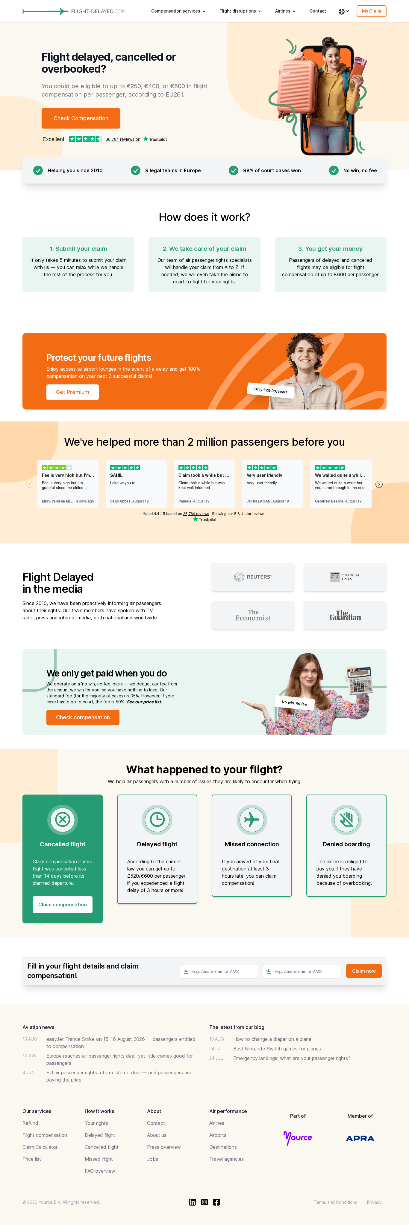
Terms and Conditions (335, 1202)
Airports (217, 1135)
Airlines (216, 1123)
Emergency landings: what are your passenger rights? (291, 1058)
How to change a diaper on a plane (272, 1039)
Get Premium (72, 392)
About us (156, 1135)
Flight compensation (44, 1135)
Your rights (96, 1123)
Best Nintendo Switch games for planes (277, 1049)
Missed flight (99, 1159)
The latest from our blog (236, 1027)
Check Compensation (81, 118)
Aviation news (38, 1027)
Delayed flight (100, 1135)
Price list (31, 1159)
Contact (318, 10)
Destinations (223, 1147)
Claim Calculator (39, 1147)
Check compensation (83, 717)
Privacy (374, 1202)
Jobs (152, 1159)
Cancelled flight (102, 1147)
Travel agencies (226, 1159)
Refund (30, 1123)
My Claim (371, 10)
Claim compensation (62, 905)
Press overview (164, 1147)
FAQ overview (100, 1171)
